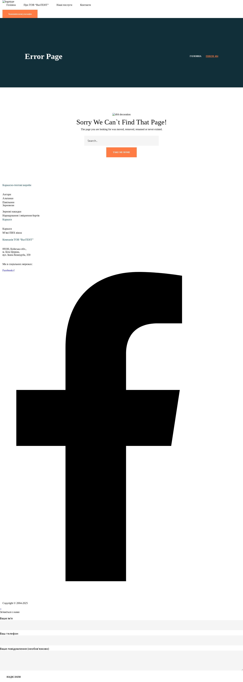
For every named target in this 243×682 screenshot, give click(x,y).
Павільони (8, 202)
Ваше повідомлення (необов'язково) (24, 649)
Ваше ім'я (6, 618)
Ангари (6, 194)
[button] (121, 8)
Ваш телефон (9, 633)
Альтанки (7, 198)
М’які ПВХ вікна (12, 232)
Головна (195, 56)
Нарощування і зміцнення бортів (21, 215)
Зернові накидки (11, 211)
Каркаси (7, 228)
